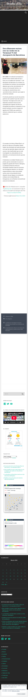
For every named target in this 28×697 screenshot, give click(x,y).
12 (14, 573)
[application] (14, 418)
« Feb (2, 584)
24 (6, 579)
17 (6, 576)
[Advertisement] (14, 24)
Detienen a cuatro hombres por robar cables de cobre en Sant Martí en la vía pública (13, 627)
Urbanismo (4, 670)
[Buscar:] (14, 394)
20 (17, 576)
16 (3, 576)
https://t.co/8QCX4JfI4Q (14, 192)
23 (3, 579)
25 (10, 579)
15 (25, 573)
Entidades (4, 661)
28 (21, 579)
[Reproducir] (5, 422)
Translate (14, 457)
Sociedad (4, 654)
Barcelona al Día (14, 3)
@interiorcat (7, 188)
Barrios (4, 651)
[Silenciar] (20, 422)
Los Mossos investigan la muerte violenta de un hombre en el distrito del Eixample (14, 324)
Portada (4, 649)
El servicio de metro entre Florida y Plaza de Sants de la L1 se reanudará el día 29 (14, 466)
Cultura (4, 663)
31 (6, 582)
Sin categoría (8, 318)
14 (21, 573)
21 (21, 576)
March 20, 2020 (20, 196)
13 (17, 573)
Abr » (6, 584)
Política (4, 656)
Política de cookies (16, 691)
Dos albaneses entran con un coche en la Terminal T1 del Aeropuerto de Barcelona (14, 51)
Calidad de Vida (6, 673)
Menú (5, 41)
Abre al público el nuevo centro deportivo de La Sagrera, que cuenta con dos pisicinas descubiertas (14, 471)
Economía (4, 668)
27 (17, 579)
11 (10, 573)
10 (6, 573)
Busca (25, 12)
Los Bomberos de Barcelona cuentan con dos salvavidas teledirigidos (14, 475)
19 (14, 576)
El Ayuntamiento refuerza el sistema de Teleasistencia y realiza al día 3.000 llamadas (14, 329)
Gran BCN (4, 677)
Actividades (5, 666)
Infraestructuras (6, 658)
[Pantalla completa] (22, 422)
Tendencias (5, 675)
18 (10, 576)
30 (3, 582)
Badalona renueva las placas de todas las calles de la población (13, 478)
